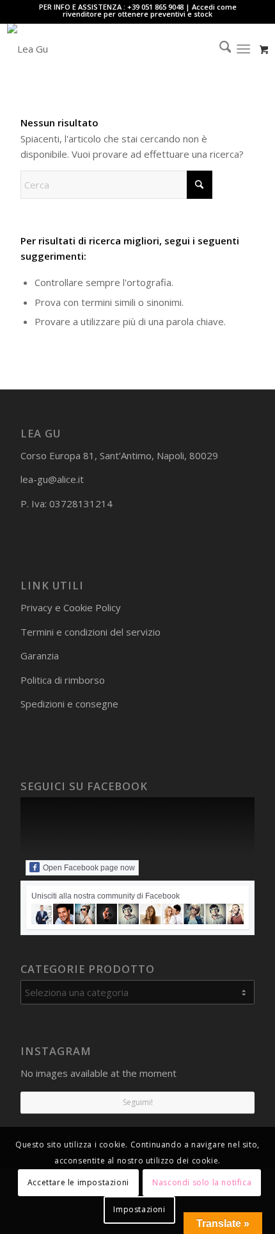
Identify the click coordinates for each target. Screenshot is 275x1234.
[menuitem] (219, 48)
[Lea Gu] (111, 48)
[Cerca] (219, 48)
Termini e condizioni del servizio (90, 631)
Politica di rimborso (62, 679)
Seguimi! (138, 1102)
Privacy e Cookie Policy (70, 607)
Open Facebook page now (89, 867)
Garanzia (39, 655)
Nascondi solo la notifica (201, 1182)
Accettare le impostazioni (78, 1182)
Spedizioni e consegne (69, 703)
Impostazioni (139, 1209)
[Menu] (243, 48)
